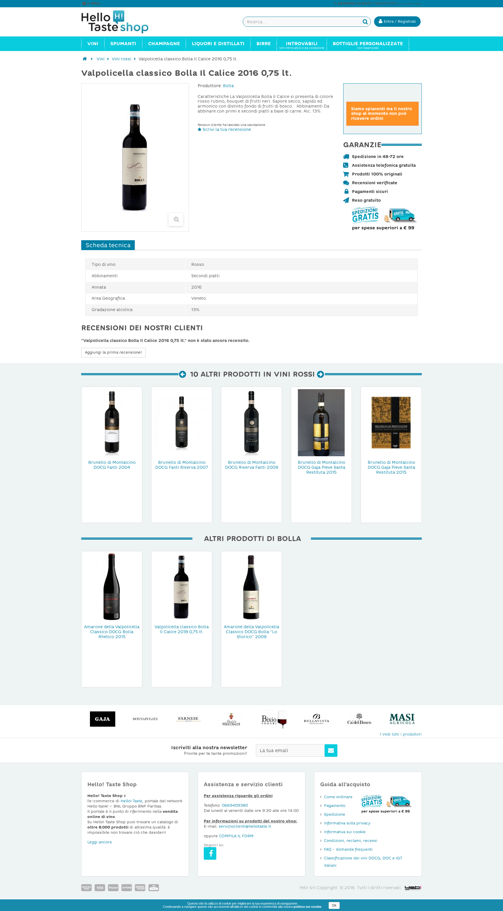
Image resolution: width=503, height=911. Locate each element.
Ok (334, 905)
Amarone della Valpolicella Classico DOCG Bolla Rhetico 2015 (111, 631)
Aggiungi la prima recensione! (113, 352)
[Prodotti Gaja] (102, 719)
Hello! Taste (131, 801)
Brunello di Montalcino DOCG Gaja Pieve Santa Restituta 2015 (321, 467)
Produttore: (210, 85)
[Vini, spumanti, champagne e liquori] (85, 59)
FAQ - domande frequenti (348, 849)
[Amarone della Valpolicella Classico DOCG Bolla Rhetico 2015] (112, 586)
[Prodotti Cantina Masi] (402, 719)
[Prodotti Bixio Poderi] (273, 719)
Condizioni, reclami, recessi (350, 840)
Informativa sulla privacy (347, 823)
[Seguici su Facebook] (210, 853)
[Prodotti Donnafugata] (145, 719)
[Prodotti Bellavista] (316, 719)
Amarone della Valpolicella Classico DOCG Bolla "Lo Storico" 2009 (251, 631)
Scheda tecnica (108, 245)
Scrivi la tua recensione (226, 129)
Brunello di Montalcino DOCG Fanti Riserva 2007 (181, 465)
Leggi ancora (99, 842)
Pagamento (334, 805)
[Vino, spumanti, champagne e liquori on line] (120, 22)
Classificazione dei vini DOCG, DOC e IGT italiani (363, 862)
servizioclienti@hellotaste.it (127, 3)
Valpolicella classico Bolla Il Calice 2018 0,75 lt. (182, 629)
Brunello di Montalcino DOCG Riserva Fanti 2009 (251, 465)
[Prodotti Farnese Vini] (188, 719)
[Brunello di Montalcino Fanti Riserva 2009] (251, 422)
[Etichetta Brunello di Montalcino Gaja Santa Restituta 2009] (391, 422)
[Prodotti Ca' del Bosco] (359, 719)
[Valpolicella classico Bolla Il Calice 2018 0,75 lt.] (182, 586)
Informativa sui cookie (345, 832)
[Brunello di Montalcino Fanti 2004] (112, 422)
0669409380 (235, 805)
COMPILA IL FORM (236, 836)
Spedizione (334, 814)
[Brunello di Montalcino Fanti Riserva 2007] (182, 422)
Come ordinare (338, 797)
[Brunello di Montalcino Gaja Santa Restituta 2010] (321, 422)
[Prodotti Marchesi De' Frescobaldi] (231, 719)
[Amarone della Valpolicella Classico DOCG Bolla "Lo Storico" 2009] (251, 586)
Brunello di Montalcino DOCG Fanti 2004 (112, 465)
